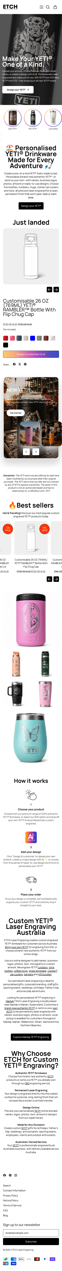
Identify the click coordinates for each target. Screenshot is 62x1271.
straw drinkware (37, 970)
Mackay (10, 1001)
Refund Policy (10, 1200)
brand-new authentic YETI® (19, 1008)
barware (28, 974)
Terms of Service (12, 1205)
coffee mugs (21, 970)
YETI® (50, 1076)
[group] (13, 119)
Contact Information (14, 1190)
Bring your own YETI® (16, 947)
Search (7, 1185)
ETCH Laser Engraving (22, 1249)
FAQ (5, 1210)
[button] (47, 7)
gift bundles (44, 974)
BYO (27, 1083)
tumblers (43, 967)
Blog (5, 1215)
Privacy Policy (10, 1195)
